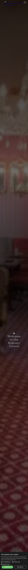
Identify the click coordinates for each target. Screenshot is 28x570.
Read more (13, 559)
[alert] (14, 561)
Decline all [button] (20, 567)
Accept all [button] (7, 567)
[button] (1, 561)
